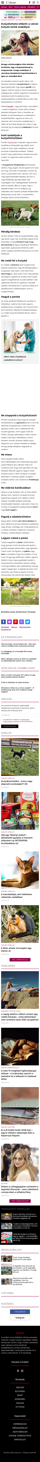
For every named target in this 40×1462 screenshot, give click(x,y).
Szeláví (4, 1127)
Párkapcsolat (13, 1068)
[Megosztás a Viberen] (21, 622)
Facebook (20, 1312)
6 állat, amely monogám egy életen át (16, 949)
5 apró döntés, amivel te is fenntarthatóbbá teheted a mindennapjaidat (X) (25, 1216)
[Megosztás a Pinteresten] (15, 622)
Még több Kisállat (20, 960)
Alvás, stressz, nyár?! (12, 15)
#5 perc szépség (20, 7)
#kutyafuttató (25, 627)
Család (4, 20)
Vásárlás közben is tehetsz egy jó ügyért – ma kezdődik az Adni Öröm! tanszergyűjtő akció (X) (25, 1237)
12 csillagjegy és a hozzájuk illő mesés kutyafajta (16, 652)
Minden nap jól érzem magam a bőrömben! (28, 12)
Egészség (5, 1011)
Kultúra (11, 1127)
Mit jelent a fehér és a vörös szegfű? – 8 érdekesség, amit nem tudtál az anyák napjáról (17, 690)
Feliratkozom (10, 726)
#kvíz (10, 7)
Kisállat (11, 20)
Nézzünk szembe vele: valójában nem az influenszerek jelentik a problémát (23, 1281)
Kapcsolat (20, 1439)
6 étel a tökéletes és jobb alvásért (15, 682)
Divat (20, 1395)
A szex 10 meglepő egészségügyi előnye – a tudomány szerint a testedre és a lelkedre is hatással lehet (18, 1074)
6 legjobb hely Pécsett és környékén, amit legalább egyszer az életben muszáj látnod (24, 1269)
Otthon (4, 1183)
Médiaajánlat (20, 1428)
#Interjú (4, 7)
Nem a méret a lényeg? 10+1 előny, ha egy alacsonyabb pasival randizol (18, 676)
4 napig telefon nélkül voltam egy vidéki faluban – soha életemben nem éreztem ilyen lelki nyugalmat (20, 1017)
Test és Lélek (15, 1011)
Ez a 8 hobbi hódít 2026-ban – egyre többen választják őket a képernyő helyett (17, 1133)
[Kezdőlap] (11, 2)
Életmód (20, 1391)
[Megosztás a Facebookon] (3, 622)
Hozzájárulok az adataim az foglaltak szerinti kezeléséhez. (18, 720)
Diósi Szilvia (6, 58)
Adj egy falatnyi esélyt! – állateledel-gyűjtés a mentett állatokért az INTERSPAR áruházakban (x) (17, 839)
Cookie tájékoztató (20, 1436)
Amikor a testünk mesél (12, 17)
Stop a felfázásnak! (28, 15)
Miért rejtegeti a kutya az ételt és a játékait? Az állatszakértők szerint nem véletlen (19, 660)
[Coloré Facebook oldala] (30, 2)
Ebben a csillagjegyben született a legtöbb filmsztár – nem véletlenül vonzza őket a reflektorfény (19, 1189)
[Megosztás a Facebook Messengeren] (9, 622)
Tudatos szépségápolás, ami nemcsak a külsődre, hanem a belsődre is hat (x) (25, 1226)
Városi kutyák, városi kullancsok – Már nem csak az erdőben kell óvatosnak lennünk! (18, 645)
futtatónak (12, 142)
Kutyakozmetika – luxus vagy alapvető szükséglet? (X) (16, 782)
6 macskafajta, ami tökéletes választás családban (16, 895)
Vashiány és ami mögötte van (28, 17)
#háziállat (5, 627)
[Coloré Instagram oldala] (34, 2)
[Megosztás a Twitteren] (27, 622)
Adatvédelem (20, 1432)
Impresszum (20, 1424)
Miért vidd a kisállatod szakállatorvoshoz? (15, 358)
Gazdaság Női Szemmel (12, 12)
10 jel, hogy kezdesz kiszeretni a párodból (22, 1258)
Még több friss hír (20, 1201)
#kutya (14, 627)
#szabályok (6, 629)
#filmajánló (31, 7)
